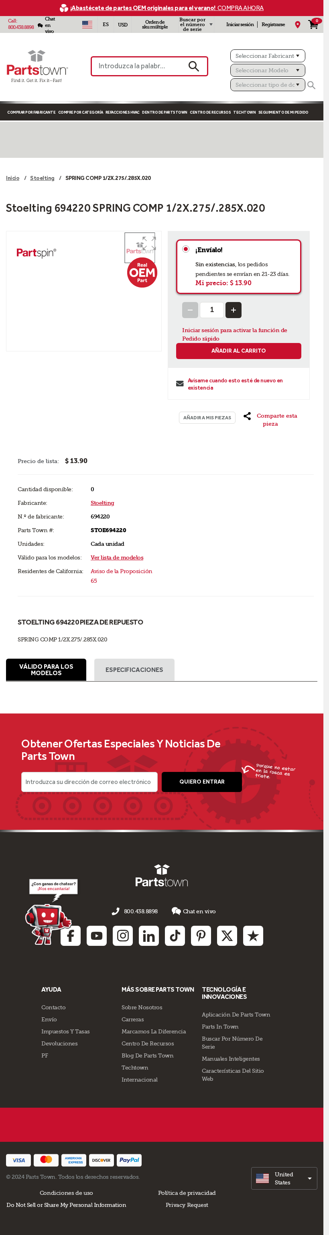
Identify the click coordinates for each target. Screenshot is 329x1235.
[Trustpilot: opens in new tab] (253, 936)
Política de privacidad (187, 1193)
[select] (284, 1178)
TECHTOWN (244, 112)
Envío (49, 1019)
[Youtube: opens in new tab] (97, 936)
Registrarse (273, 24)
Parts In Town (220, 1026)
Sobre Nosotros (142, 1007)
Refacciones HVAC (123, 112)
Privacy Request (187, 1205)
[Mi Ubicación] (297, 24)
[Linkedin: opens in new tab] (149, 936)
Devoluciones (59, 1043)
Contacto (53, 1007)
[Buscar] (311, 85)
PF (44, 1055)
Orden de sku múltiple (155, 24)
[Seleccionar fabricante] (267, 55)
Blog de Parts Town (147, 1055)
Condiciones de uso (66, 1193)
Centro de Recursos (210, 112)
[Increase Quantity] (233, 310)
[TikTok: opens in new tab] (175, 936)
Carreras (133, 1019)
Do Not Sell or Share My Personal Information (66, 1205)
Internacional (140, 1079)
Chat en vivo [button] (199, 911)
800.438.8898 (21, 27)
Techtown (135, 1067)
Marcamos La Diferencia (154, 1031)
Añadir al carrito (238, 350)
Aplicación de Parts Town (236, 1014)
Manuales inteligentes (231, 1058)
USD (122, 25)
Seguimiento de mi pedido (283, 112)
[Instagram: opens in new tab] (123, 936)
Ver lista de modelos (117, 557)
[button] (149, 243)
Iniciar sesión (240, 24)
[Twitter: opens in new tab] (227, 936)
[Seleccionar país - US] (87, 24)
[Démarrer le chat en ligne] (52, 911)
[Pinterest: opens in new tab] (201, 936)
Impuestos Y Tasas (65, 1031)
